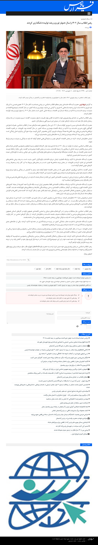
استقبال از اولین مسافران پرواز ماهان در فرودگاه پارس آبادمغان (68, 346)
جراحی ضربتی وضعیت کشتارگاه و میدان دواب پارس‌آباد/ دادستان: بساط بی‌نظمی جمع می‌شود (59, 414)
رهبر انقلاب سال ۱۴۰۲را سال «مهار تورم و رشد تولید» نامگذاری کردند (59, 23)
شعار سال (48, 269)
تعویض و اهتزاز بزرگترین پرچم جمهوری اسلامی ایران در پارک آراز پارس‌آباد (65, 369)
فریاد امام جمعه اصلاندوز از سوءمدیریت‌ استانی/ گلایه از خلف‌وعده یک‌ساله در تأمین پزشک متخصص (58, 373)
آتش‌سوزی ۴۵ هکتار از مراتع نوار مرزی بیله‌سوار (74, 365)
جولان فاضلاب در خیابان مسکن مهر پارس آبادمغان (72, 377)
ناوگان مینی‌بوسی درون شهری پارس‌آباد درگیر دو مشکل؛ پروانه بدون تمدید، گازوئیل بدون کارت (59, 357)
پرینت (87, 27)
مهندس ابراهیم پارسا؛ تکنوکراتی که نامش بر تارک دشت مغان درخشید (67, 399)
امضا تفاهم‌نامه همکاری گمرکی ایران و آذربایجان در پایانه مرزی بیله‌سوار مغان (65, 407)
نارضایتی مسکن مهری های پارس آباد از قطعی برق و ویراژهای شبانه (68, 422)
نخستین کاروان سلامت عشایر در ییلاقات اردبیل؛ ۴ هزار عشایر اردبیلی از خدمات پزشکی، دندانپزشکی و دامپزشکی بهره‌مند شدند (52, 386)
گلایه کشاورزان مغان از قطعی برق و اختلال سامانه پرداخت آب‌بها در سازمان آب (64, 361)
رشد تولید (77, 269)
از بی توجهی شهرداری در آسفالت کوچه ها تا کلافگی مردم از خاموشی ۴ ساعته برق (63, 353)
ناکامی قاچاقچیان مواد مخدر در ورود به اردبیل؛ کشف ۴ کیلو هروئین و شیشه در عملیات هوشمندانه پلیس (58, 285)
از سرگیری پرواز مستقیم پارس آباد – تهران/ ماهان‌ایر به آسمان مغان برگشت (66, 395)
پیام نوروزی (88, 269)
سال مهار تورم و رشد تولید (63, 269)
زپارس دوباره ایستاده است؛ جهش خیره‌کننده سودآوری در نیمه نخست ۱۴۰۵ (66, 278)
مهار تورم (38, 269)
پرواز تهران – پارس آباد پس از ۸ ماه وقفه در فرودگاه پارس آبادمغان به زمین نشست (63, 381)
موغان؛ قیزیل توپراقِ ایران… (78, 434)
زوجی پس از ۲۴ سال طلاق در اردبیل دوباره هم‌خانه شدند (71, 430)
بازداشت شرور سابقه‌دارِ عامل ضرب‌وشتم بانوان (74, 403)
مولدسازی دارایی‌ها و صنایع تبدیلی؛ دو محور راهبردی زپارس (70, 391)
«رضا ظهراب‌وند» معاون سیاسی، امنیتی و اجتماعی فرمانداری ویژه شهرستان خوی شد (64, 281)
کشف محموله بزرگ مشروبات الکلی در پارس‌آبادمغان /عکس (70, 410)
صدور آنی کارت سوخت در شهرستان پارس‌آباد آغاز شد (72, 426)
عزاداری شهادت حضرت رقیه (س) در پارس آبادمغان (71, 418)
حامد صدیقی (72, 541)
